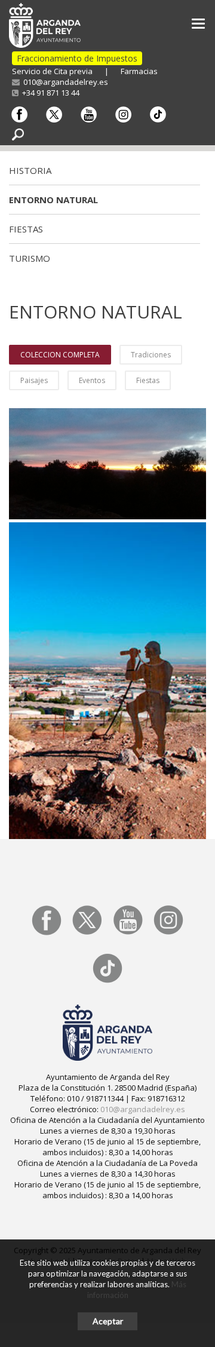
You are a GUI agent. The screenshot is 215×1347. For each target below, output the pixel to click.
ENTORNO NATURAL (53, 200)
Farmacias (139, 71)
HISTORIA (30, 170)
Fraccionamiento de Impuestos (77, 58)
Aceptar (108, 1321)
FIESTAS (26, 229)
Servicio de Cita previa (52, 71)
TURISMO (29, 258)
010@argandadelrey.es (64, 81)
